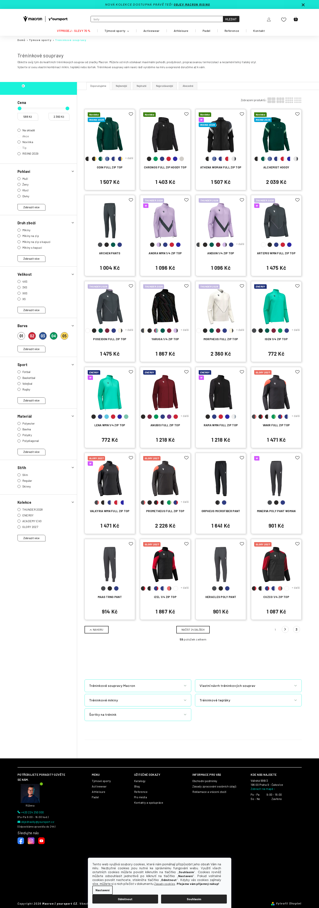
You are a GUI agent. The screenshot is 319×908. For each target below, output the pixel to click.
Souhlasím (194, 899)
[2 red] (32, 336)
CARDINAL (218, 245)
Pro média (140, 797)
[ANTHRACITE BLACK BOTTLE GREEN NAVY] (110, 222)
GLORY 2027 (30, 527)
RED (168, 159)
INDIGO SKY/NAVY (107, 159)
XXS (25, 293)
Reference (141, 791)
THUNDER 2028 (32, 509)
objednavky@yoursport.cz (37, 821)
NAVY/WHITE (114, 159)
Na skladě (28, 130)
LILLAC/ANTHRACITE (159, 245)
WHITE (182, 159)
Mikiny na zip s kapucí (36, 241)
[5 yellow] (64, 336)
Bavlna (26, 429)
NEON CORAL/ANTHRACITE (169, 588)
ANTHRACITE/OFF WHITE (198, 245)
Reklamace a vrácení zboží (209, 791)
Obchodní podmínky (204, 781)
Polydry (27, 435)
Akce (25, 136)
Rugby (26, 389)
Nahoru (98, 629)
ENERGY (28, 515)
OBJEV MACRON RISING (192, 4)
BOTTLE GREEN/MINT (101, 159)
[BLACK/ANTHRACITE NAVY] (221, 480)
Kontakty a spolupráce (148, 802)
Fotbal (26, 372)
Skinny (26, 486)
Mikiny (26, 230)
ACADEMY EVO (32, 521)
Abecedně (188, 85)
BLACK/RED (260, 417)
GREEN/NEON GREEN (274, 417)
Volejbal (27, 383)
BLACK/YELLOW (94, 159)
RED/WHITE (227, 159)
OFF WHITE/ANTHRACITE (120, 330)
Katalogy (140, 781)
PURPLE (169, 417)
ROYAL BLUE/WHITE (289, 159)
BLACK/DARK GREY (149, 330)
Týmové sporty (101, 781)
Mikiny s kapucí (32, 247)
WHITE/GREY (234, 417)
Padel (95, 797)
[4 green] (53, 336)
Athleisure (98, 791)
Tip (24, 147)
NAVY (162, 159)
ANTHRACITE (100, 245)
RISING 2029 (30, 153)
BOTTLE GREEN (113, 245)
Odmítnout (125, 899)
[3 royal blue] (43, 336)
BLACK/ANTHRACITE (217, 502)
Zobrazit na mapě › (263, 788)
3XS (24, 287)
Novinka (27, 142)
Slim (25, 475)
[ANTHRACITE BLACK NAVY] (110, 566)
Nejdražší (141, 85)
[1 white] (21, 336)
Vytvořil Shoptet (289, 903)
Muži (25, 178)
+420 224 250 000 (32, 812)
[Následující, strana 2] (285, 629)
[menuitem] (73, 30)
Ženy (25, 184)
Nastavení (102, 890)
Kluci (25, 190)
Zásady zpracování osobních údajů (214, 786)
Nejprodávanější (164, 85)
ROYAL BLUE (175, 159)
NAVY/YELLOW (120, 159)
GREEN (155, 159)
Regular (27, 480)
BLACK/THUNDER (156, 330)
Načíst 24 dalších (193, 629)
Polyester (28, 423)
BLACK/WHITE (87, 159)
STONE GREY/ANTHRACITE (234, 159)
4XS (25, 281)
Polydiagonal (30, 440)
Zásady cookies (164, 883)
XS (24, 299)
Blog (137, 786)
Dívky (25, 196)
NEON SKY (106, 417)
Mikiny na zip (30, 236)
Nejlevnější (121, 85)
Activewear (99, 786)
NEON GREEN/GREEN (176, 588)
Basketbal (28, 377)
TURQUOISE (126, 417)
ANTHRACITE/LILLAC (263, 245)
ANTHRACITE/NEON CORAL (254, 417)
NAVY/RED (280, 417)
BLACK (149, 159)
